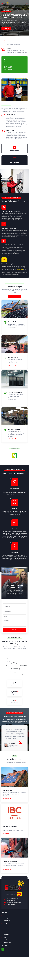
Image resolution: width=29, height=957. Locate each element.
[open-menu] (27, 3)
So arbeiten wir (14, 150)
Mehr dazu (11, 365)
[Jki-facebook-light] (2, 949)
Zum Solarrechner (14, 162)
